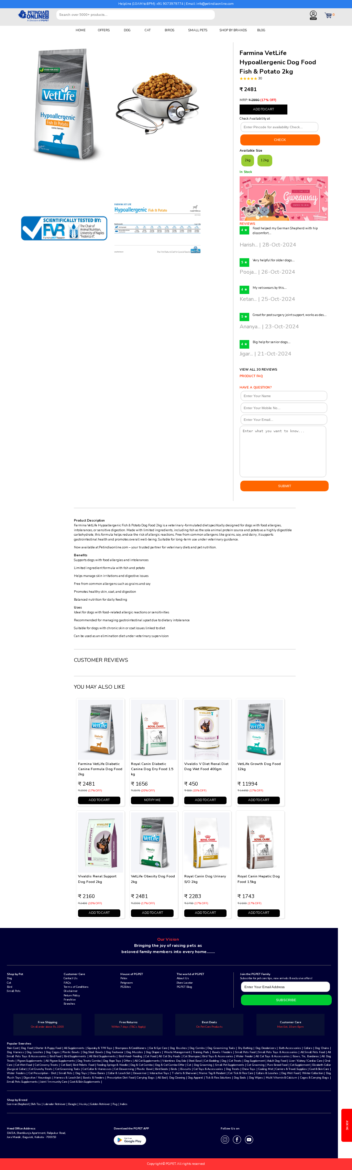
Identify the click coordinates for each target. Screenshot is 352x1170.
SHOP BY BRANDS (233, 30)
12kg (265, 160)
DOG (127, 30)
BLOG (261, 30)
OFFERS (104, 30)
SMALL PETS (197, 30)
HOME (81, 30)
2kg (248, 160)
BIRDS (169, 30)
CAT (148, 30)
